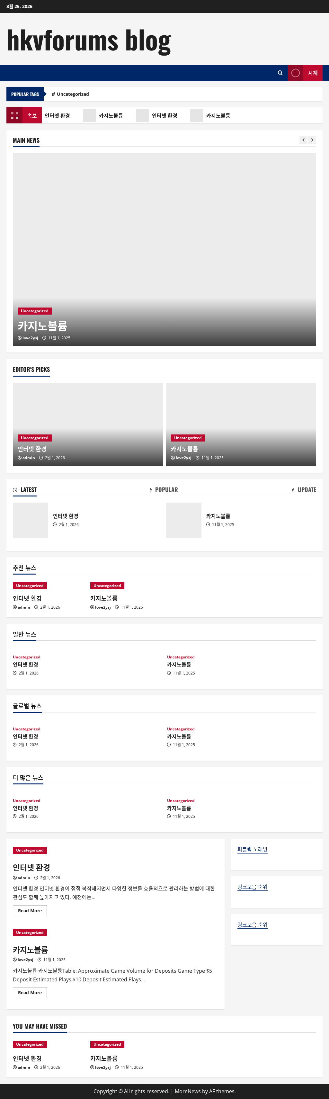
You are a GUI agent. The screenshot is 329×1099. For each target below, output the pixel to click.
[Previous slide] (303, 140)
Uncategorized (73, 94)
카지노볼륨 (109, 115)
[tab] (25, 491)
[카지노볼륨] (164, 249)
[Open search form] (280, 73)
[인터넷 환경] (88, 424)
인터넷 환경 (55, 115)
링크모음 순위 (252, 886)
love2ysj (30, 338)
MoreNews (188, 1091)
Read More (32, 911)
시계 (313, 72)
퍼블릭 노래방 (252, 849)
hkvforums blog (88, 38)
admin (28, 457)
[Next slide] (312, 140)
